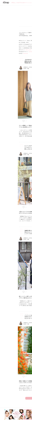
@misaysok (25, 53)
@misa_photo (28, 49)
